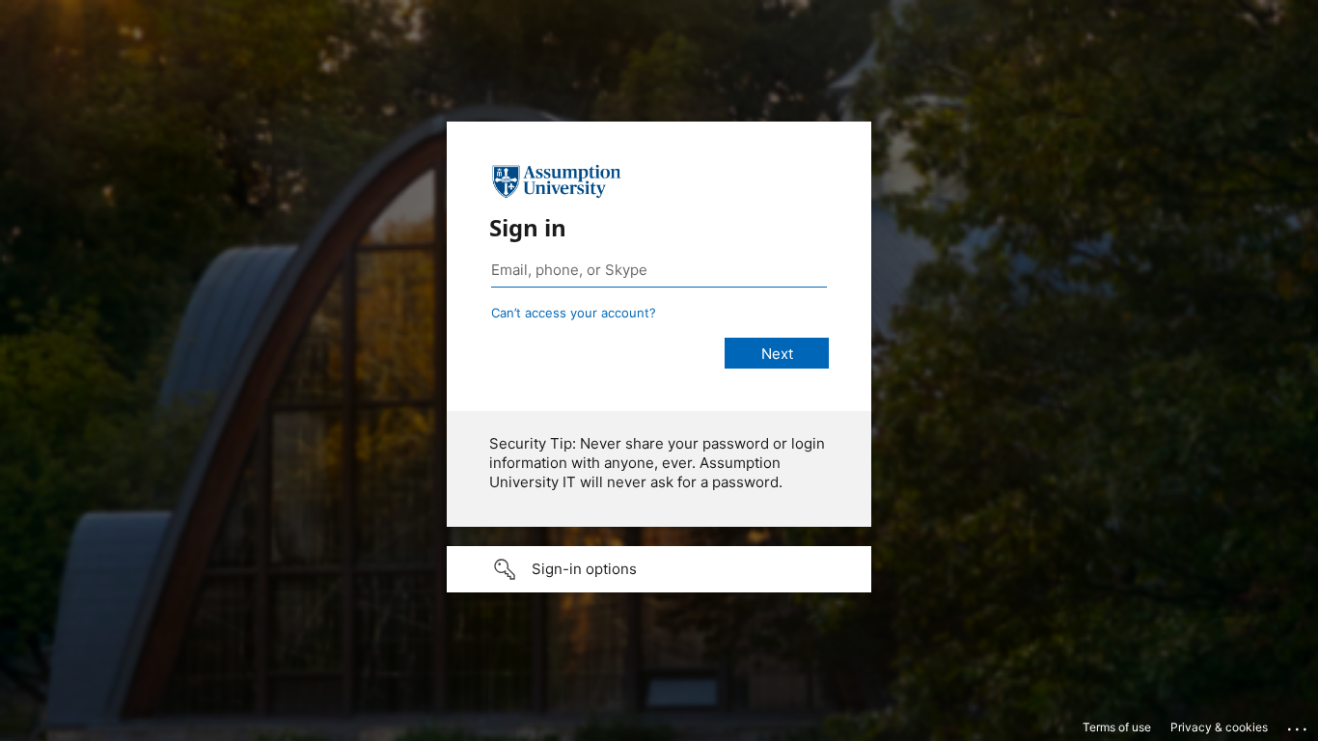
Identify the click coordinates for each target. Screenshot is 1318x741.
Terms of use (1117, 727)
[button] (659, 569)
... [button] (1298, 724)
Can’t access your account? (573, 312)
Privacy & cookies (1219, 727)
